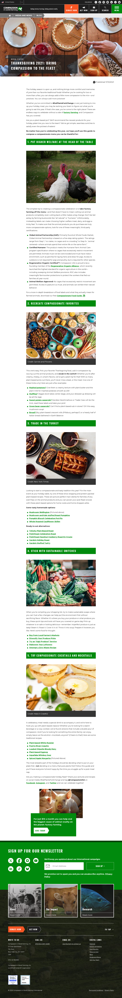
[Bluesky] (119, 2)
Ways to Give (94, 952)
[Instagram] (103, 2)
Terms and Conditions (96, 990)
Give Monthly (94, 949)
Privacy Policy (109, 990)
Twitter (53, 783)
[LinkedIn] (111, 2)
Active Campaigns (96, 946)
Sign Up (99, 866)
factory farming (71, 112)
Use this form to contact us (71, 944)
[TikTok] (115, 2)
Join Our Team (94, 960)
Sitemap (92, 944)
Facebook (30, 783)
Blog (39, 15)
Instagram (40, 783)
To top (108, 929)
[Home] (10, 15)
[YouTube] (107, 2)
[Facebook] (100, 2)
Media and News (23, 15)
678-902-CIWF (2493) (42, 944)
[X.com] (96, 2)
